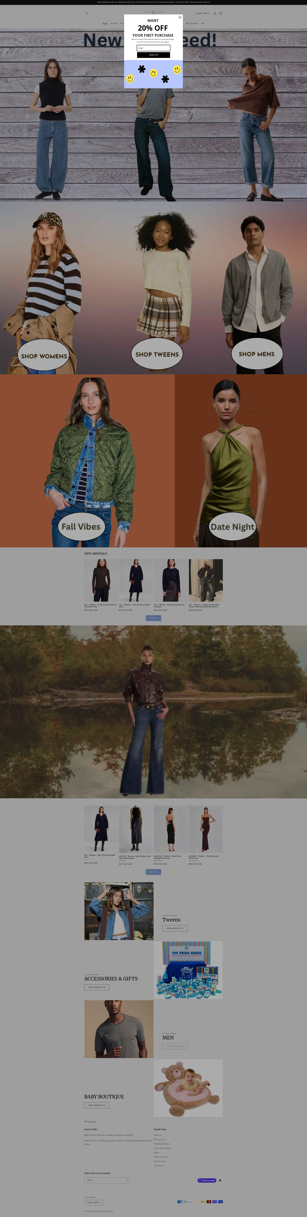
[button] (180, 17)
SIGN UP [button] (153, 54)
